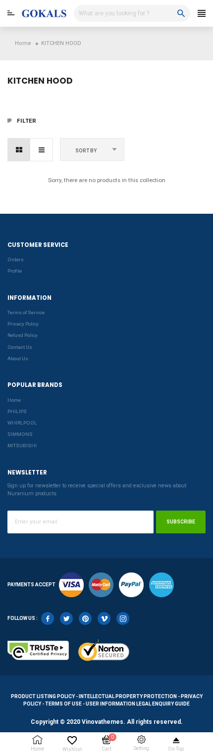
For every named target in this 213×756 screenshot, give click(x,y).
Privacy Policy (23, 324)
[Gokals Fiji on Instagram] (122, 618)
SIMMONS (20, 434)
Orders (15, 259)
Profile (14, 271)
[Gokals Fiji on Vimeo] (104, 618)
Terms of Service (26, 312)
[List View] (41, 150)
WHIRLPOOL (22, 422)
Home (14, 400)
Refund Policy (22, 335)
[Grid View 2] (19, 150)
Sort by (86, 150)
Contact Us (19, 347)
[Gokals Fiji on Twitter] (66, 618)
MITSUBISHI (22, 445)
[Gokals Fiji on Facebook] (47, 618)
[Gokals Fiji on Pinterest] (85, 618)
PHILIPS (17, 411)
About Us (17, 358)
